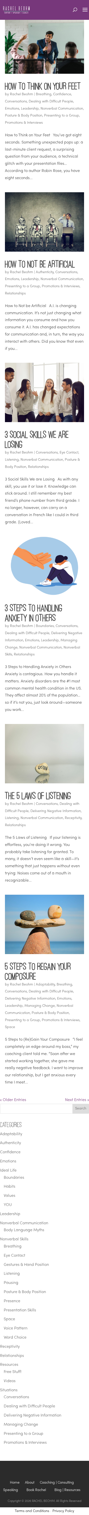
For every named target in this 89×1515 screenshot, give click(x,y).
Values (9, 1196)
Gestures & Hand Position (26, 1265)
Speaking (10, 1490)
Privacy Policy (63, 1511)
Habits (9, 1187)
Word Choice (15, 1338)
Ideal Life (8, 1171)
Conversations (16, 101)
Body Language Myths (24, 1230)
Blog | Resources (67, 1490)
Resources (9, 1365)
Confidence (62, 94)
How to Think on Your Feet (43, 86)
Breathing (43, 94)
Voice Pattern (15, 1328)
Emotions (12, 108)
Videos (10, 1381)
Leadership (30, 108)
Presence (12, 1301)
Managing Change (39, 1006)
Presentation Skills (20, 1310)
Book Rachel (36, 1490)
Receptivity (73, 818)
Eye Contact (69, 452)
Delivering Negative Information (55, 811)
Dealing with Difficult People (51, 101)
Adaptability (45, 984)
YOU (8, 1205)
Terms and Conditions (32, 1511)
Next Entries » (77, 1100)
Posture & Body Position (23, 115)
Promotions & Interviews (24, 122)
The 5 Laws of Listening (38, 795)
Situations (9, 1390)
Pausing (11, 1283)
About (29, 1482)
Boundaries (45, 626)
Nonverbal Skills (14, 1239)
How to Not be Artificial (40, 264)
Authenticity (45, 272)
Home (15, 1482)
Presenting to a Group (61, 115)
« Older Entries (13, 1100)
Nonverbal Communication (62, 108)
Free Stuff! (13, 1372)
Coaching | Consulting (57, 1482)
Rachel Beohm (21, 94)
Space (10, 1027)
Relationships (15, 293)
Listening (12, 459)
